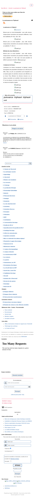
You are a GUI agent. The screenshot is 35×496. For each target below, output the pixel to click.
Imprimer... (21, 119)
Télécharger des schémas (11, 326)
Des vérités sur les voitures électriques (14, 431)
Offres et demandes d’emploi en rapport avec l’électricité (18, 324)
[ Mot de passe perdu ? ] (17, 394)
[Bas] (14, 2)
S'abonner (7, 448)
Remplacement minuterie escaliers (13, 425)
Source (5, 142)
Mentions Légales (9, 316)
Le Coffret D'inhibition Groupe (12, 429)
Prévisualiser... (13, 119)
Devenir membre (17, 375)
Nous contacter (8, 310)
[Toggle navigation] (31, 5)
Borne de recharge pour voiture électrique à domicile (17, 419)
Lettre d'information (17, 434)
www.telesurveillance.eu (11, 486)
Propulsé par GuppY (8, 493)
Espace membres (17, 372)
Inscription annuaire (9, 318)
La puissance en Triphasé (10, 20)
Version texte (8, 314)
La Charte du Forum (10, 328)
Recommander (8, 312)
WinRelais (7, 488)
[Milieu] (9, 2)
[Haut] (3, 2)
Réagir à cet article (17, 128)
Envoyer (17, 391)
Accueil (10, 8)
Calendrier (17, 339)
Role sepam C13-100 (10, 427)
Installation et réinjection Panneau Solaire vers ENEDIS (18, 421)
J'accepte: (7, 461)
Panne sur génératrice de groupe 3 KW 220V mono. (17, 423)
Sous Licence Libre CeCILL (25, 493)
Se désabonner (8, 451)
